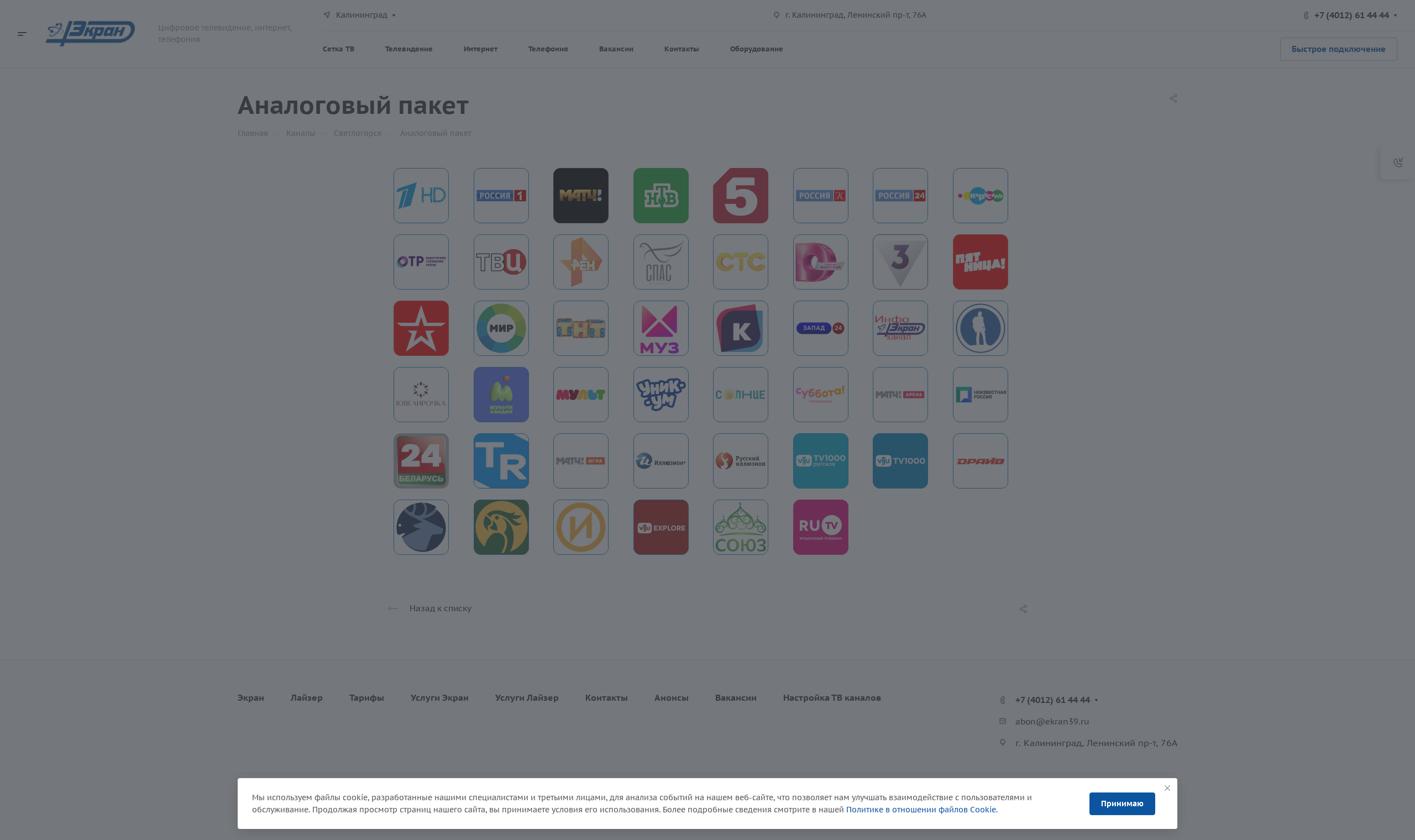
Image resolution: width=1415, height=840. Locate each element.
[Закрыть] (1167, 788)
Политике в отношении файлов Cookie (921, 810)
